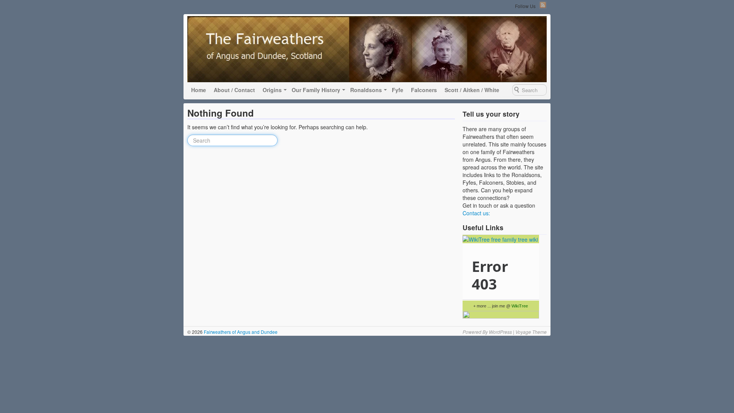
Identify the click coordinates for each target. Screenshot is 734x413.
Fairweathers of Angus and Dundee (240, 331)
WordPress (500, 331)
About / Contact (234, 90)
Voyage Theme (531, 331)
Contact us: (476, 213)
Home (198, 90)
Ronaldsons (366, 90)
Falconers (424, 90)
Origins (272, 90)
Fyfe (397, 90)
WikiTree (520, 306)
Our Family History (316, 90)
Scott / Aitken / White (472, 90)
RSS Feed (543, 5)
